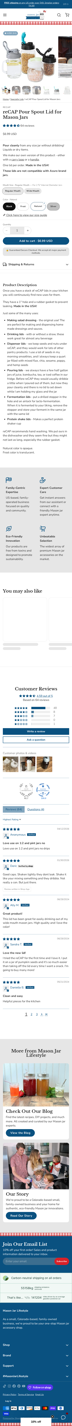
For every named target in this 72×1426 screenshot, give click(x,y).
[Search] (57, 15)
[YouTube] (23, 1387)
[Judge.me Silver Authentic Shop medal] (26, 790)
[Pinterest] (19, 1387)
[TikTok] (4, 1387)
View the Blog (20, 1133)
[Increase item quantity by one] (27, 230)
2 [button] (31, 1014)
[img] (11, 829)
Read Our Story (21, 1216)
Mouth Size (32, 185)
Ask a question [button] (36, 740)
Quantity (7, 224)
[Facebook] (14, 1387)
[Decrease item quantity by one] (6, 230)
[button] (11, 126)
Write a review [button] (36, 731)
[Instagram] (9, 1387)
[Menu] (6, 14)
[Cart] (65, 14)
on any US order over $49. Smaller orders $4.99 (31, 4)
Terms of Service (26, 1394)
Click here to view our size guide (26, 215)
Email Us (39, 1394)
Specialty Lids (17, 99)
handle (34, 159)
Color (10, 199)
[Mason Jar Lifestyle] (36, 15)
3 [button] (37, 1014)
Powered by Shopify (12, 1418)
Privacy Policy (9, 1394)
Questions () (35, 809)
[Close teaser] (52, 1416)
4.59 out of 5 (45, 696)
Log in (8, 1401)
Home (6, 99)
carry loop (17, 159)
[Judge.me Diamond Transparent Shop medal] (43, 790)
